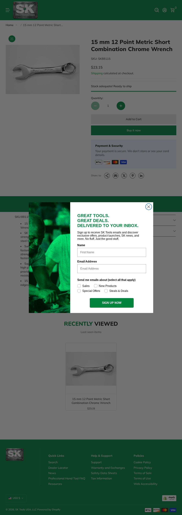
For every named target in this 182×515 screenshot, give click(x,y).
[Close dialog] (149, 207)
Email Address (87, 261)
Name (81, 245)
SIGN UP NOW (111, 302)
